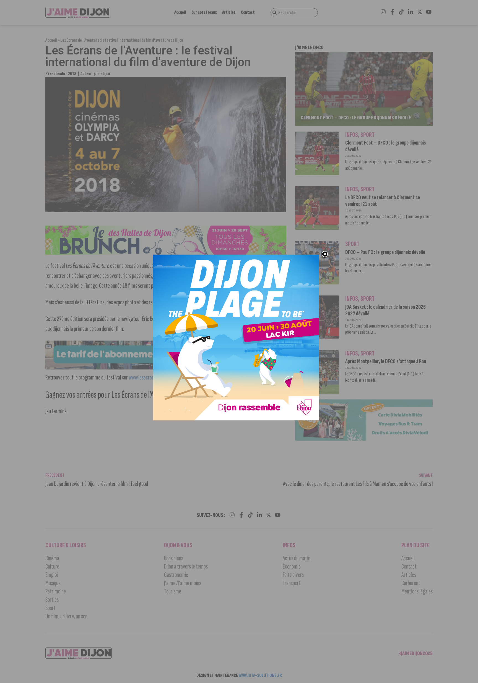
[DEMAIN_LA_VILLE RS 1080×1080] (236, 419)
